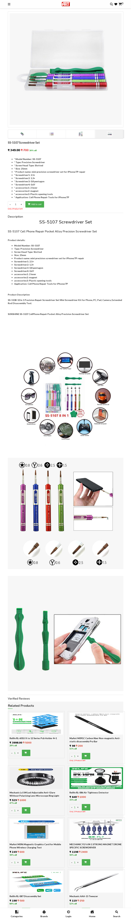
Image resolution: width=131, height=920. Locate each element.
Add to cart (36, 204)
